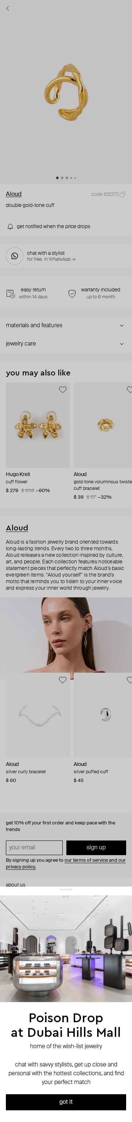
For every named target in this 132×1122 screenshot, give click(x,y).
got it (66, 1102)
